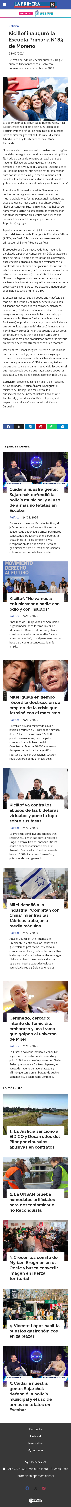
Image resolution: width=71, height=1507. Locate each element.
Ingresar (37, 1450)
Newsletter (35, 1443)
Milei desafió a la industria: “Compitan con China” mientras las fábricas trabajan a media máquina (34, 915)
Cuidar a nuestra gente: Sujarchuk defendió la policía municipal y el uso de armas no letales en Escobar (34, 500)
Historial (35, 1436)
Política (14, 26)
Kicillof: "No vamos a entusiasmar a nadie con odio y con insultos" (34, 604)
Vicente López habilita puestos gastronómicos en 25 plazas (34, 1331)
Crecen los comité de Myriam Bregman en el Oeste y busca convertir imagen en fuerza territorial (33, 1268)
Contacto (35, 1429)
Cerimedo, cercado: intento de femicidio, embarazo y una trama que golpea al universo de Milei (33, 1028)
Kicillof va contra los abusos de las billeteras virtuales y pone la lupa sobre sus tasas (34, 812)
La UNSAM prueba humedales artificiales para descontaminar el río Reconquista (32, 1202)
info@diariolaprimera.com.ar (35, 1476)
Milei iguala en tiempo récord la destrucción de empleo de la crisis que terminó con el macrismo (34, 704)
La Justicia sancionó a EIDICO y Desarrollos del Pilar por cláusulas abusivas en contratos (34, 1139)
